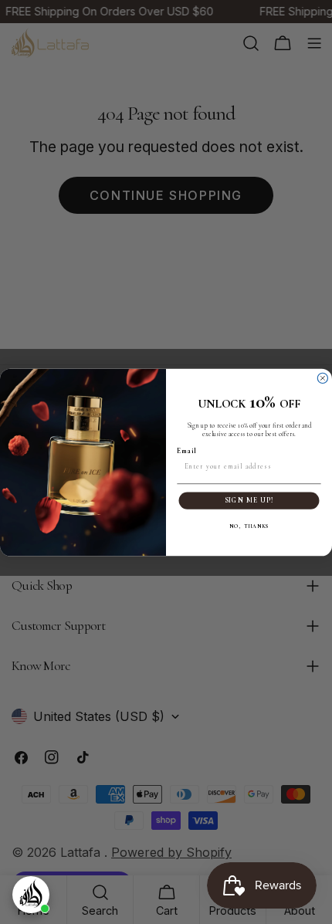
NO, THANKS (249, 526)
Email (186, 450)
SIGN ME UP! (249, 500)
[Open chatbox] (30, 894)
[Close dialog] (322, 378)
